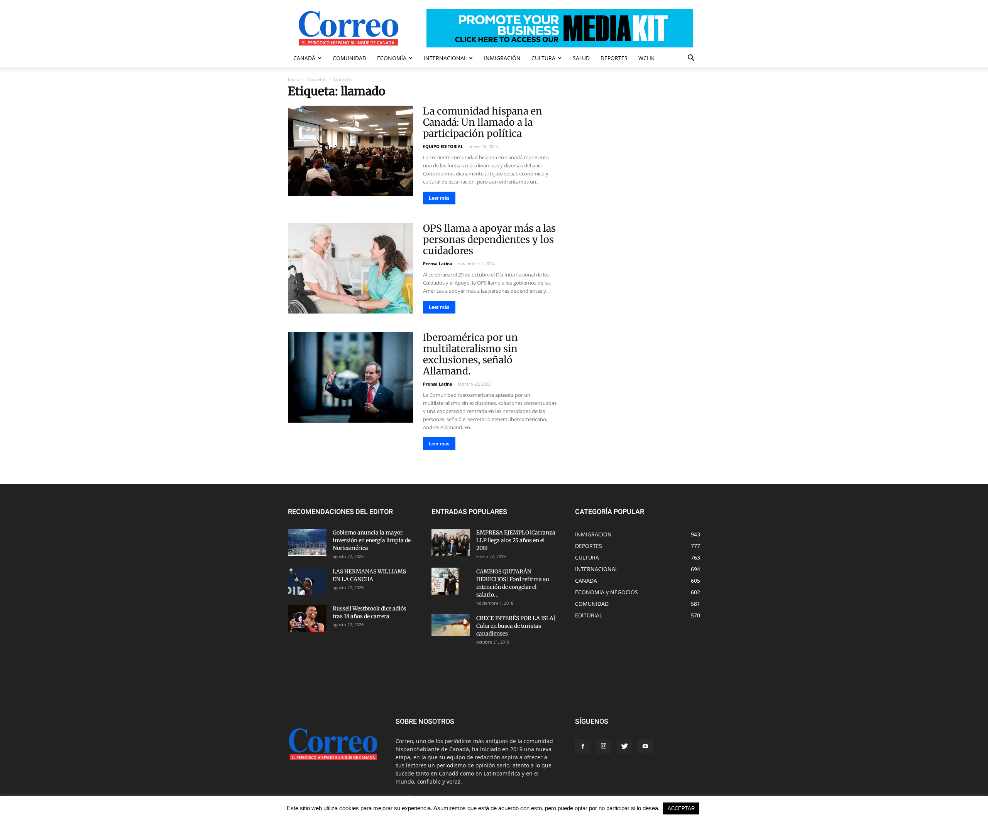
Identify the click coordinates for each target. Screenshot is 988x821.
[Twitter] (624, 746)
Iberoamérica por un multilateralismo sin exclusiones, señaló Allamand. (470, 354)
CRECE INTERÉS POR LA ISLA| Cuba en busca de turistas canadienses (516, 626)
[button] (691, 58)
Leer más (439, 198)
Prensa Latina (437, 263)
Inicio (293, 79)
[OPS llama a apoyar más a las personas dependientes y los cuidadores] (350, 268)
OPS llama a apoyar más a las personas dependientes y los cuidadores (489, 239)
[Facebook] (582, 746)
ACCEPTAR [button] (681, 808)
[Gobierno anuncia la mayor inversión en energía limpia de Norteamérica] (307, 542)
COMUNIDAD (349, 58)
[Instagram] (603, 746)
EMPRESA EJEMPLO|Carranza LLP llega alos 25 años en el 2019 (515, 540)
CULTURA (543, 58)
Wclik (646, 58)
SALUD (581, 58)
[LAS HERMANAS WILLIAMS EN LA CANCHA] (307, 581)
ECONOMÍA (391, 58)
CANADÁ (304, 58)
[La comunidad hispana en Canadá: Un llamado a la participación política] (350, 151)
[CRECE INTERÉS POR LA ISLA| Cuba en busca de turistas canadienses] (450, 625)
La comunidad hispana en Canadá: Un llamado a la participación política (482, 122)
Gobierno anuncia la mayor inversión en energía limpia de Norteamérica (372, 540)
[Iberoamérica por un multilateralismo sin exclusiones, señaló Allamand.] (350, 377)
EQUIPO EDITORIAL (443, 146)
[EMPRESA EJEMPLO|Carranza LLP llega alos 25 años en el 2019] (450, 542)
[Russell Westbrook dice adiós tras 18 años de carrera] (307, 618)
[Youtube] (645, 746)
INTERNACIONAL (445, 58)
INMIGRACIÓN (502, 58)
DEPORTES (614, 58)
